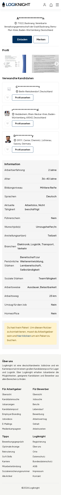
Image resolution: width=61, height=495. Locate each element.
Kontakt (37, 476)
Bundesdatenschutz (42, 461)
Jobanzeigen (8, 404)
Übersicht (7, 394)
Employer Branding (11, 414)
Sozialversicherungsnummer (16, 471)
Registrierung (39, 441)
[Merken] (8, 98)
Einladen (22, 39)
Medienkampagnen (11, 428)
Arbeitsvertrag (40, 419)
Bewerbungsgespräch (13, 441)
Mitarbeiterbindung (11, 466)
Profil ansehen (22, 97)
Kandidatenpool (10, 409)
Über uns (37, 446)
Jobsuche (37, 399)
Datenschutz (39, 456)
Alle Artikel (7, 476)
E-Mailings (7, 423)
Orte (35, 451)
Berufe (36, 404)
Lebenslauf (38, 409)
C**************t (28, 86)
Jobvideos (7, 419)
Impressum (38, 471)
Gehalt (36, 423)
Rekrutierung (8, 451)
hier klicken (24, 335)
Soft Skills (7, 456)
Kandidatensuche (10, 399)
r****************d (25, 109)
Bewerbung (38, 414)
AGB (35, 466)
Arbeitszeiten (39, 428)
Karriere (6, 461)
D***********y (23, 135)
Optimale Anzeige (10, 446)
